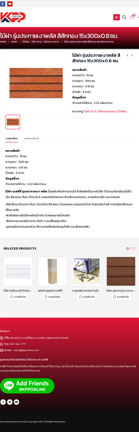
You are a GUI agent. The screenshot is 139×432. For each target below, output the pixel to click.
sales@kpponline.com (26, 350)
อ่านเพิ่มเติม (20, 297)
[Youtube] (9, 4)
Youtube (16, 402)
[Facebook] (2, 4)
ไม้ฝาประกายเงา (107, 111)
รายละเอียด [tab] (11, 138)
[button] (127, 248)
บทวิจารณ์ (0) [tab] (31, 138)
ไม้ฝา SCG (90, 111)
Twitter (9, 402)
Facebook (3, 402)
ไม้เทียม (122, 111)
